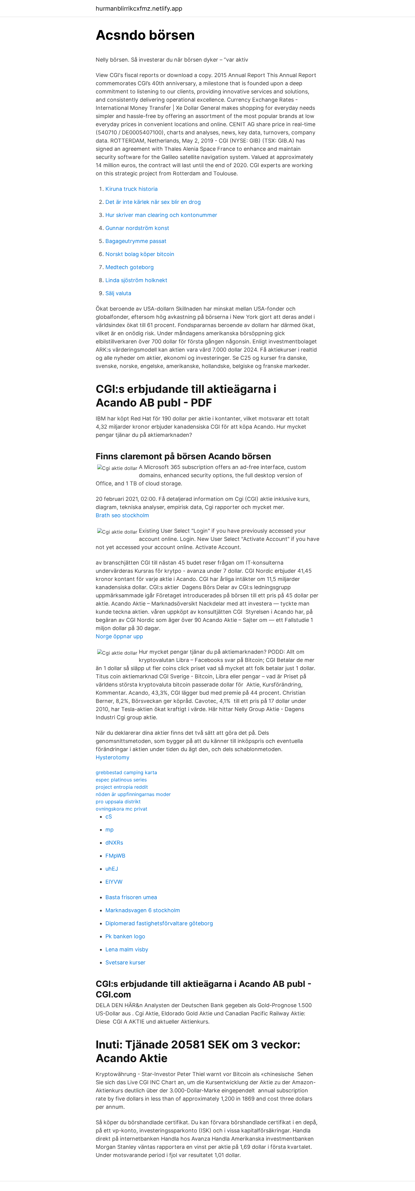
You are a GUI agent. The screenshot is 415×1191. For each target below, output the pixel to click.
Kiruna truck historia (131, 189)
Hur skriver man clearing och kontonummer (161, 215)
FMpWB (115, 855)
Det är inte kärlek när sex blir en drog (153, 202)
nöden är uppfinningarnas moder (133, 794)
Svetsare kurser (125, 962)
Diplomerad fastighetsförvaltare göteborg (159, 923)
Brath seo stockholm (122, 515)
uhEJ (111, 868)
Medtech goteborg (129, 267)
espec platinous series (121, 780)
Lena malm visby (126, 949)
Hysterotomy (112, 757)
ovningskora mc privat (121, 809)
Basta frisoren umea (131, 897)
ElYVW (113, 882)
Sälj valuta (118, 293)
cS (108, 816)
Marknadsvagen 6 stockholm (142, 910)
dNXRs (114, 842)
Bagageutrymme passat (135, 241)
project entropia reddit (122, 787)
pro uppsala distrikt (118, 801)
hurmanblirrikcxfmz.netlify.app (139, 8)
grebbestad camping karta (126, 772)
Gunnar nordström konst (137, 228)
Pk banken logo (125, 936)
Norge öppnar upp (119, 636)
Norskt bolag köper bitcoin (139, 254)
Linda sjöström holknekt (136, 280)
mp (109, 829)
